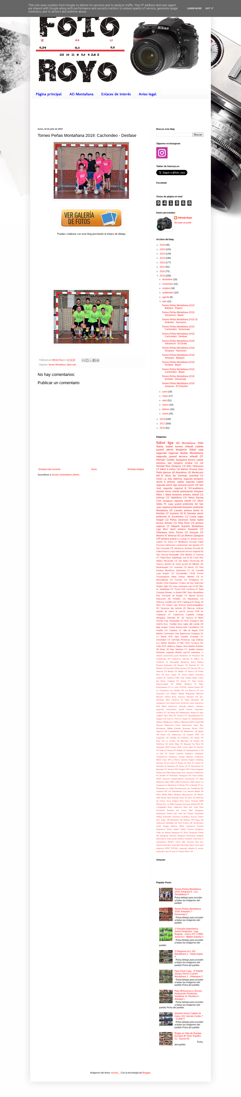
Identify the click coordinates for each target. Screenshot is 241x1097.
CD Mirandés (183, 741)
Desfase (188, 548)
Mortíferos (170, 570)
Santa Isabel (196, 520)
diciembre (167, 279)
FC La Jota (173, 687)
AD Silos (199, 586)
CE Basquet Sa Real (190, 744)
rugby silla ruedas (191, 624)
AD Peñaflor (174, 599)
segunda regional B (174, 488)
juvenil (160, 449)
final (158, 706)
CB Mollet (199, 731)
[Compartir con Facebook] (94, 360)
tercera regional (193, 551)
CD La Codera (168, 741)
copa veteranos (196, 703)
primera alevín (191, 510)
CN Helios (188, 497)
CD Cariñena (183, 738)
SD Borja (160, 649)
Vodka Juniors (187, 829)
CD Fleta (178, 523)
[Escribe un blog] (87, 360)
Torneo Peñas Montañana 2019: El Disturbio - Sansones (180, 320)
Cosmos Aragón (188, 760)
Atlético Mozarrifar (164, 561)
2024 (162, 253)
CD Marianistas (190, 599)
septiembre (168, 292)
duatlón (192, 649)
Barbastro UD (170, 665)
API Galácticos (174, 659)
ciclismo (199, 608)
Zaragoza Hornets (168, 836)
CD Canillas (171, 738)
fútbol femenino (173, 494)
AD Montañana (81, 94)
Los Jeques (188, 791)
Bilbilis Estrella (174, 728)
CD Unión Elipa (172, 744)
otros (180, 624)
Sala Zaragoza (196, 810)
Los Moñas (161, 643)
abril (164, 400)
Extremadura (161, 687)
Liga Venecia (180, 605)
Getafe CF (164, 775)
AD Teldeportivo (183, 713)
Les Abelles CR (177, 690)
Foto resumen (188, 772)
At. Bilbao (195, 659)
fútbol (160, 443)
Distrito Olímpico (184, 684)
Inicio (94, 469)
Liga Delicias (197, 640)
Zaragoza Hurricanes (186, 836)
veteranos (195, 652)
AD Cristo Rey (196, 557)
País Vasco (185, 801)
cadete (199, 446)
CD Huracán (191, 532)
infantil (189, 446)
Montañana (162, 510)
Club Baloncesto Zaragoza (187, 633)
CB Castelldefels (172, 731)
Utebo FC (161, 504)
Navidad (190, 697)
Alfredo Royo (185, 218)
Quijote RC (195, 804)
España (184, 636)
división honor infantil (167, 491)
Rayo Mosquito (192, 700)
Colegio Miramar (185, 757)
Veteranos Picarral (194, 826)
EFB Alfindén (186, 554)
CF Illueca (189, 671)
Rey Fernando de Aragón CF (171, 595)
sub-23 (182, 611)
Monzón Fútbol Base (166, 697)
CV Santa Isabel (186, 675)
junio (165, 391)
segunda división (174, 652)
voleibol (159, 713)
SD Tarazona (162, 608)
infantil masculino (163, 845)
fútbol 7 (160, 494)
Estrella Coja (162, 621)
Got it (209, 8)
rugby (200, 516)
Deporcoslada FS (164, 684)
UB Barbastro (173, 820)
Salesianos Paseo (164, 813)
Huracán (166, 779)
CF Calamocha (176, 614)
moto (197, 845)
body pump (172, 839)
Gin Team (192, 775)
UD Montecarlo (195, 472)
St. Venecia (170, 535)
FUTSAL (183, 687)
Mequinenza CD (189, 794)
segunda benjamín (193, 479)
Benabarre (160, 728)
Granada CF (196, 636)
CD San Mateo (181, 561)
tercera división (164, 523)
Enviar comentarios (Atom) (65, 474)
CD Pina (199, 567)
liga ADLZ (181, 845)
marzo (165, 405)
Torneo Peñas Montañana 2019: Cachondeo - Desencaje (178, 328)
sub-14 (191, 586)
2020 (162, 271)
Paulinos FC (177, 700)
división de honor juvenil (176, 564)
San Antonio (176, 608)
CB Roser (161, 735)
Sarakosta (198, 813)
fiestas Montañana (57, 364)
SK (202, 700)
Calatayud (198, 754)
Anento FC (182, 716)
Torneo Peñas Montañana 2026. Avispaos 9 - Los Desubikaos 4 (188, 892)
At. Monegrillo (172, 662)
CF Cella (160, 750)
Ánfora (182, 851)
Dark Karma (197, 681)
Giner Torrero (176, 532)
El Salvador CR (171, 766)
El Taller (198, 684)
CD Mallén (179, 671)
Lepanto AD (161, 791)
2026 (162, 245)
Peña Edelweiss (171, 583)
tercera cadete (195, 460)
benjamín (181, 449)
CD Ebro (186, 466)
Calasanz (189, 754)
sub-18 (186, 652)
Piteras (159, 804)
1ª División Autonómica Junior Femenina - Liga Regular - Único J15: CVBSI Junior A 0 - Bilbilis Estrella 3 (189, 932)
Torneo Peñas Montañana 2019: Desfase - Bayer (178, 363)
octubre (166, 288)
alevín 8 (160, 482)
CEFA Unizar (170, 747)
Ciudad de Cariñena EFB (167, 678)
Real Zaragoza (173, 466)
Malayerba (190, 694)
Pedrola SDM (197, 801)
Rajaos (179, 646)
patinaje (182, 706)
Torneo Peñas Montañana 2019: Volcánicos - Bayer (178, 313)
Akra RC (172, 716)
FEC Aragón (180, 769)
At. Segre (183, 719)
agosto (166, 297)
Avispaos (198, 491)
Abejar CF (194, 713)
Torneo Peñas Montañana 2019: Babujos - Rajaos (178, 306)
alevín (169, 449)
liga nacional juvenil (183, 485)
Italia (167, 782)
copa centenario (180, 586)
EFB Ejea (174, 636)
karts (174, 845)
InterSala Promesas (181, 640)
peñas (172, 469)
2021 (162, 267)
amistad (200, 836)
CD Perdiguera (191, 580)
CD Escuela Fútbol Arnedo (175, 668)
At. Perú (175, 719)
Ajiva (166, 716)
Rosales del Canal (176, 810)
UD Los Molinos (185, 535)
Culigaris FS (173, 681)
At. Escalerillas (176, 516)
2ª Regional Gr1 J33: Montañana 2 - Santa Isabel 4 (189, 954)
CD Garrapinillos (179, 573)
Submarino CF (183, 570)
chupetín (188, 839)
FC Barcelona (194, 766)
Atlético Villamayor (181, 722)
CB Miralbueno (187, 731)
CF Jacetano (172, 513)
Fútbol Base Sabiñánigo (171, 557)
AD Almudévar (179, 472)
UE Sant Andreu (182, 823)
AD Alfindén (194, 564)
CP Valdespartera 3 (191, 750)
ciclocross (197, 839)
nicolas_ (115, 1072)
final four (199, 842)
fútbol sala (71, 364)
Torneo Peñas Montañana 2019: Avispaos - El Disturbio (178, 384)
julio (164, 301)
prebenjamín (186, 491)
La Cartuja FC (183, 539)
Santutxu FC (181, 649)
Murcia (164, 798)
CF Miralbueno (181, 542)
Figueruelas (176, 772)
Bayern (181, 665)
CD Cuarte (190, 516)
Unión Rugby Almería (166, 826)
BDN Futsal (195, 722)
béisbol (181, 839)
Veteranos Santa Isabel (167, 829)
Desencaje (195, 561)
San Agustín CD (195, 545)
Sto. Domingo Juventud (185, 475)
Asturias (185, 659)
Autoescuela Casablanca (187, 627)
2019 (162, 275)
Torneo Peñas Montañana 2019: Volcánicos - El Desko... (178, 342)
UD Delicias (185, 820)
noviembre (168, 284)
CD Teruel (175, 589)
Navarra (181, 697)
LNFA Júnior (195, 782)
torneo (179, 446)
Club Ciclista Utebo (189, 678)
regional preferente (172, 507)
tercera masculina (194, 709)
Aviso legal (147, 94)
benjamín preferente (192, 507)
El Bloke (199, 618)
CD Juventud (176, 567)
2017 (162, 423)
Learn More (194, 8)
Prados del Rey (186, 583)
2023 (162, 258)
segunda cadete (194, 482)
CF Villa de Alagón (188, 630)
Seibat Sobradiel (163, 817)
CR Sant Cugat (168, 675)
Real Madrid (189, 646)
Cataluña (190, 614)
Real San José (191, 807)
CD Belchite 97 (192, 665)
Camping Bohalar (164, 592)
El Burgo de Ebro (183, 763)
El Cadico (196, 763)
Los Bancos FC (192, 690)
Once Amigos (172, 801)
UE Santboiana (196, 823)
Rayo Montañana (195, 592)
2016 (162, 428)
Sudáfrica (185, 817)
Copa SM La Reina (171, 760)
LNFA (172, 782)
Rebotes (199, 646)
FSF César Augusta (194, 769)
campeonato (182, 545)
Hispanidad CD (176, 621)
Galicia (191, 687)
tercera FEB (193, 611)
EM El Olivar (163, 475)
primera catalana (195, 706)
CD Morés (189, 567)
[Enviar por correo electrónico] (83, 360)
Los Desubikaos (175, 791)
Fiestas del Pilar (163, 772)
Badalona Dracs (188, 662)
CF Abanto (198, 747)
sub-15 (168, 851)
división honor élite (176, 842)
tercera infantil (188, 456)
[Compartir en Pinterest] (98, 360)
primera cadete (175, 482)
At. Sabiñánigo (163, 589)
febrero (166, 409)
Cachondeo (169, 633)
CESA (192, 573)
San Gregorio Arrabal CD (183, 463)
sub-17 (175, 851)
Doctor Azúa (169, 763)
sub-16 (186, 557)
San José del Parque (184, 813)
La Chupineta (162, 690)
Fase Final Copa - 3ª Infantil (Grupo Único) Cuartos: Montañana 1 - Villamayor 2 (189, 974)
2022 (162, 262)
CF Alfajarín (173, 526)
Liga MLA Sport (165, 529)
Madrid (181, 694)
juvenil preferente (184, 504)
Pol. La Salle (168, 804)
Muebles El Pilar (176, 643)
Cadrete (179, 754)
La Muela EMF (180, 592)
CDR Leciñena (187, 589)
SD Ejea (170, 649)
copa (170, 504)
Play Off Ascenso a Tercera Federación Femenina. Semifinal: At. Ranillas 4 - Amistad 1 (188, 995)
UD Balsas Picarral (187, 469)
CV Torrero (170, 754)
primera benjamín (188, 529)
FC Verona (169, 769)
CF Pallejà (177, 750)
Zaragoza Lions (163, 703)
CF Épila (199, 589)
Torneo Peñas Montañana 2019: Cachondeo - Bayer (178, 370)
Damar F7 (185, 681)
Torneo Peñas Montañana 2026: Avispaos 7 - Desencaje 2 (188, 912)
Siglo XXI (168, 586)
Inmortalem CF (163, 640)
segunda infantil (182, 501)
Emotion (160, 570)
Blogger (146, 1072)
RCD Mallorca (168, 646)
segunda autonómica (166, 709)
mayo (165, 396)
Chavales (199, 675)
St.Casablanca (195, 488)
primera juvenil (168, 539)
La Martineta (170, 785)
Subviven (176, 817)
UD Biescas (189, 608)
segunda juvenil (166, 456)
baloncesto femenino (180, 703)
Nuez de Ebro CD (187, 798)
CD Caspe (195, 738)
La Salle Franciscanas (176, 788)
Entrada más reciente (49, 469)
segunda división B (188, 848)
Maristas (177, 794)
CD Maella (168, 671)
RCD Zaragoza (191, 621)
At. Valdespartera (195, 719)
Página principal (49, 94)
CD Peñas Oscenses (176, 520)
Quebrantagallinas (195, 605)
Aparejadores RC (195, 716)
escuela (190, 842)
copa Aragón (162, 573)
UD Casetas (175, 510)
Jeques (169, 605)
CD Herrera (192, 668)
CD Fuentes (176, 580)
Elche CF (183, 766)
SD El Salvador (188, 513)
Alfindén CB (193, 576)
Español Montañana (193, 526)
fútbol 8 (164, 469)
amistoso (160, 463)
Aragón (160, 520)
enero (165, 413)
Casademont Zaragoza (166, 757)
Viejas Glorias (178, 576)
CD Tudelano (171, 630)
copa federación (177, 551)
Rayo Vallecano (175, 807)
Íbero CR (189, 851)
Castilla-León (171, 602)
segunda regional (167, 452)
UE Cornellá (197, 570)
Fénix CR (189, 523)
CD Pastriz (195, 741)
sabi (201, 845)
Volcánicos (179, 548)
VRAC (181, 826)
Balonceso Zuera (173, 725)
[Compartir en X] (90, 360)
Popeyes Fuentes (182, 804)
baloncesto (170, 545)
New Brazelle (173, 798)
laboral (192, 595)
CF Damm (168, 750)
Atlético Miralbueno (164, 722)
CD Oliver (197, 501)
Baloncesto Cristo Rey (192, 725)
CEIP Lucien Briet (185, 747)
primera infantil (191, 494)
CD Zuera (168, 542)
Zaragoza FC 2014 (179, 832)
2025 (162, 249)
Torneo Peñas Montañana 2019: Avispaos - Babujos (178, 356)
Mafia (170, 794)
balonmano (161, 839)
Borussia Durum (190, 728)
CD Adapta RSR (191, 735)
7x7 (165, 713)
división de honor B (166, 611)
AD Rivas (171, 713)
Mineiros (199, 694)
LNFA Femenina (182, 782)
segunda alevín (164, 485)
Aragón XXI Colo (163, 719)
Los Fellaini (171, 694)
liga (170, 443)
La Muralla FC (194, 785)
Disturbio (171, 618)
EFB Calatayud (184, 602)
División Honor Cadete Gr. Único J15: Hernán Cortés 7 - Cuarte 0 (189, 1016)
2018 (162, 419)
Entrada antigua (136, 469)
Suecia (194, 817)
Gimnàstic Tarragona (178, 775)
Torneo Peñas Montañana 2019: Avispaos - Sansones (178, 349)
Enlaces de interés (116, 94)
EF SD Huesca (185, 618)
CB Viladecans (174, 735)
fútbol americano (169, 706)
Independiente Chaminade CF (184, 779)
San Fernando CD (164, 548)
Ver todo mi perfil (182, 222)
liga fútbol (190, 845)
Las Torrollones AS (195, 788)
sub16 (181, 709)
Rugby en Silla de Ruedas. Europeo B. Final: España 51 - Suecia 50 (188, 1036)
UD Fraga (195, 820)
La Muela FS (182, 785)
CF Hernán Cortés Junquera (179, 458)
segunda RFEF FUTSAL (167, 848)
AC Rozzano (194, 656)
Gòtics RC (198, 687)
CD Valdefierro (174, 497)
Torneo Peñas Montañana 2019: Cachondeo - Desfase (178, 335)
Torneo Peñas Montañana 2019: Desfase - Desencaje (178, 377)
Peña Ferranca (192, 643)
